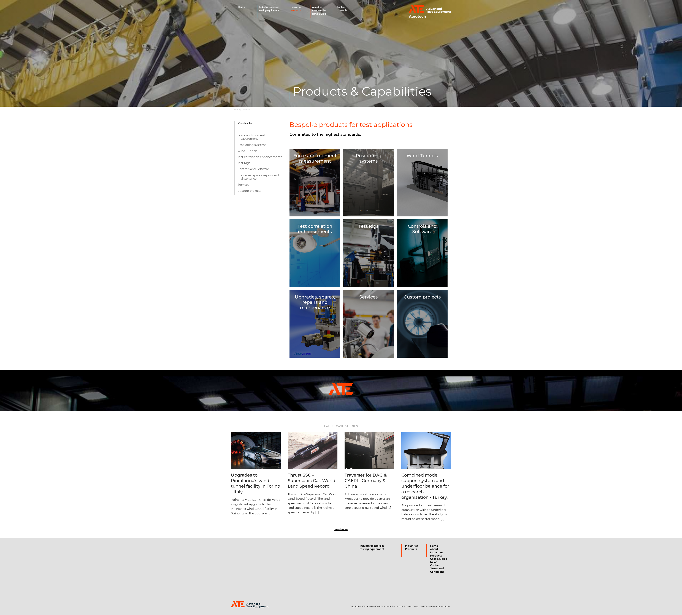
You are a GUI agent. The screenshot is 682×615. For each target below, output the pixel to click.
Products (296, 10)
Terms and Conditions (437, 570)
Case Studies (319, 10)
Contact (341, 7)
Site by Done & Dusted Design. (406, 606)
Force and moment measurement (251, 137)
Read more (341, 529)
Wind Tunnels (247, 151)
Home (241, 7)
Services (243, 184)
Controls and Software (253, 169)
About (434, 549)
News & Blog (319, 13)
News (433, 562)
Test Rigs (243, 163)
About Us (317, 7)
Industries (296, 7)
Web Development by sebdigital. (435, 606)
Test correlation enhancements (259, 157)
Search (343, 10)
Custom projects (249, 190)
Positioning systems (251, 145)
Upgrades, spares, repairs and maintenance (258, 177)
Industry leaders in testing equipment (269, 9)
